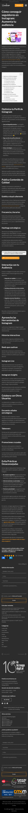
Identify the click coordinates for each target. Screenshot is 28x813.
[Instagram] (5, 703)
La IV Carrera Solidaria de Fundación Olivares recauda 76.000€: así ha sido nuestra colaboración (13, 608)
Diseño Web (4, 630)
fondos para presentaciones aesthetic (10, 206)
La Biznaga (4, 636)
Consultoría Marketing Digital (8, 717)
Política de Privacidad (17, 596)
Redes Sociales (5, 640)
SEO (2, 644)
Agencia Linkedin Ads (7, 724)
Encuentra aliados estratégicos (12, 96)
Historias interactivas (10, 88)
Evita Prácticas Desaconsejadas (10, 100)
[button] (26, 5)
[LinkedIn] (7, 703)
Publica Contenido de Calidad (10, 78)
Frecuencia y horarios (10, 81)
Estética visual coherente (11, 79)
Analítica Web (4, 628)
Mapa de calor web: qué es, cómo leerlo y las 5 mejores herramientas (13, 617)
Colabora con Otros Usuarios (10, 94)
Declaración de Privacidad (14, 803)
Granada (18, 707)
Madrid (13, 707)
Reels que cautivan (9, 89)
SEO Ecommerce (5, 719)
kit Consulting (16, 709)
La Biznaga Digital (9, 809)
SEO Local (4, 718)
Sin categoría (4, 646)
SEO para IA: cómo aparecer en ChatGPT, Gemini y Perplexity (12, 621)
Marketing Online (5, 638)
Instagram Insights (9, 92)
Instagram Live (9, 91)
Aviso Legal (4, 803)
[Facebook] (2, 703)
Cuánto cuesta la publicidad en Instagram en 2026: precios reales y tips (14, 612)
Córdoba (10, 709)
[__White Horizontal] (5, 5)
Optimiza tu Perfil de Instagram (10, 76)
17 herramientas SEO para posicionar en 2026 (11, 615)
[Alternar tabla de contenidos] (20, 74)
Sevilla (9, 707)
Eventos (3, 634)
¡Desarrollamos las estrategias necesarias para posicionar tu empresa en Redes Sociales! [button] (14, 252)
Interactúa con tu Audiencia (10, 84)
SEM (3, 642)
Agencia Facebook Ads (7, 722)
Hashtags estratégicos (10, 82)
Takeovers (8, 97)
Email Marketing (5, 632)
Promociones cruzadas (10, 99)
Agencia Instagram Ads (7, 721)
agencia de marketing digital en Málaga (11, 59)
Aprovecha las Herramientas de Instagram (13, 86)
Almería (22, 707)
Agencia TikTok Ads (6, 725)
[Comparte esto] (3, 558)
